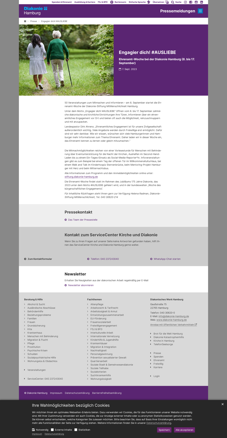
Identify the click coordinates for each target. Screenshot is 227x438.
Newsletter (75, 274)
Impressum (37, 434)
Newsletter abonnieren (81, 285)
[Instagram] (185, 2)
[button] (139, 2)
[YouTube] (196, 2)
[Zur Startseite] (35, 11)
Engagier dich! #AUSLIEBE (54, 21)
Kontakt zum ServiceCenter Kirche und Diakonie (111, 234)
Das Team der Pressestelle (82, 219)
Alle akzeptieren (184, 430)
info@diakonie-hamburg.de (174, 316)
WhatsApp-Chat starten (167, 259)
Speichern (164, 430)
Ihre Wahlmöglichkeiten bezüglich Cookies (71, 405)
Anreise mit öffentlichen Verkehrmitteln (172, 324)
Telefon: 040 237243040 (105, 259)
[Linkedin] (201, 2)
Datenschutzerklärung (54, 434)
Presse (33, 21)
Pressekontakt (78, 212)
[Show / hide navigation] (200, 10)
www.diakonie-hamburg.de (171, 319)
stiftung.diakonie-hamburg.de (81, 176)
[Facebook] (191, 2)
